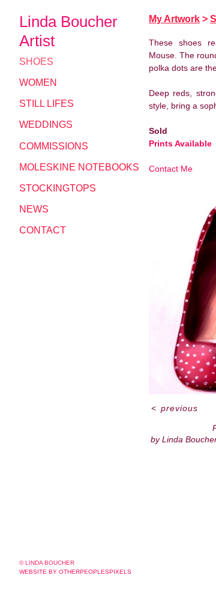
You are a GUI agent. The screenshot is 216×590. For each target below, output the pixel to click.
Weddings (46, 124)
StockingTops (57, 188)
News (34, 209)
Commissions (53, 146)
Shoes (36, 61)
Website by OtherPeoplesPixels (75, 571)
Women (38, 82)
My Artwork (174, 19)
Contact (42, 230)
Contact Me (171, 168)
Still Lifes (46, 103)
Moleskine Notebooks (79, 167)
